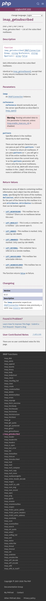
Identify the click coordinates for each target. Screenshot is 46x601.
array (18, 56)
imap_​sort (8, 538)
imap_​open (8, 493)
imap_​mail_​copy (10, 471)
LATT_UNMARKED (12, 240)
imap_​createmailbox (12, 389)
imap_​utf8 (8, 566)
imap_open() (11, 111)
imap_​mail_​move (10, 473)
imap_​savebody (10, 518)
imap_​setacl (8, 532)
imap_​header (9, 437)
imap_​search (9, 527)
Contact (20, 592)
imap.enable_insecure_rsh (18, 123)
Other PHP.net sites (12, 598)
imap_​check (8, 378)
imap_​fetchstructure (12, 415)
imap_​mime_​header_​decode (14, 479)
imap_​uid (7, 552)
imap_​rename (9, 501)
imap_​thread (9, 546)
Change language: (18, 15)
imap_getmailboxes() (22, 71)
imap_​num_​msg (10, 487)
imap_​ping (8, 496)
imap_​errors (8, 398)
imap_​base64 (9, 367)
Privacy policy (29, 598)
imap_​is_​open (9, 445)
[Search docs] (38, 3)
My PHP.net (9, 592)
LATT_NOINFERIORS (13, 212)
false (24, 56)
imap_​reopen (9, 507)
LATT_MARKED (11, 231)
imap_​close (8, 384)
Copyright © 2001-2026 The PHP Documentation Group (17, 584)
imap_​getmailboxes (11, 431)
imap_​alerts (8, 361)
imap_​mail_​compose (12, 468)
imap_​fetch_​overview (12, 403)
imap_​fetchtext (10, 417)
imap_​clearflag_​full (11, 381)
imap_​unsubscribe (11, 557)
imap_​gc (7, 420)
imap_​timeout (9, 549)
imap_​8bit (8, 358)
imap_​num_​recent (11, 490)
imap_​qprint (8, 499)
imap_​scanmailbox (11, 524)
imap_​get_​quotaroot (11, 426)
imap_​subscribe (10, 543)
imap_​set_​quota (10, 529)
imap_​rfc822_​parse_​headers (14, 513)
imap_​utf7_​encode (11, 563)
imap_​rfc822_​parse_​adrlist (14, 510)
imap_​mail (8, 465)
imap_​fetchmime (10, 412)
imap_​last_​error (10, 448)
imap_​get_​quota (10, 423)
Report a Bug (20, 327)
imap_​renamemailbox (12, 504)
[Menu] (42, 3)
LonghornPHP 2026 (23, 9)
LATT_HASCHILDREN (13, 257)
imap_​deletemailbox (12, 395)
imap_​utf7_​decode (11, 560)
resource (16, 308)
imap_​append (9, 364)
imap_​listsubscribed (11, 459)
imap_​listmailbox (10, 454)
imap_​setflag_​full (10, 535)
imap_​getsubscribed (12, 434)
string (14, 53)
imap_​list (7, 451)
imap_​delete (9, 392)
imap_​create (9, 386)
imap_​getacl (8, 429)
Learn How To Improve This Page (16, 324)
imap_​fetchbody (10, 406)
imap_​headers (9, 443)
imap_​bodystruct (10, 375)
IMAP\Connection (32, 50)
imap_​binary (9, 370)
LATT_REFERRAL (12, 248)
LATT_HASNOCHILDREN (14, 265)
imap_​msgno (9, 482)
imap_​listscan (9, 457)
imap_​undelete (10, 555)
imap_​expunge (9, 400)
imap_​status (9, 541)
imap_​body (8, 372)
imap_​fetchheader (11, 409)
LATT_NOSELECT (12, 223)
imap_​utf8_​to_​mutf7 (11, 569)
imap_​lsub (8, 462)
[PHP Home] (6, 3)
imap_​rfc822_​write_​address (14, 515)
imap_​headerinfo (10, 440)
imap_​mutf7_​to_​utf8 (11, 485)
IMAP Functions (10, 354)
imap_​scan (8, 521)
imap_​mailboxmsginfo (12, 476)
